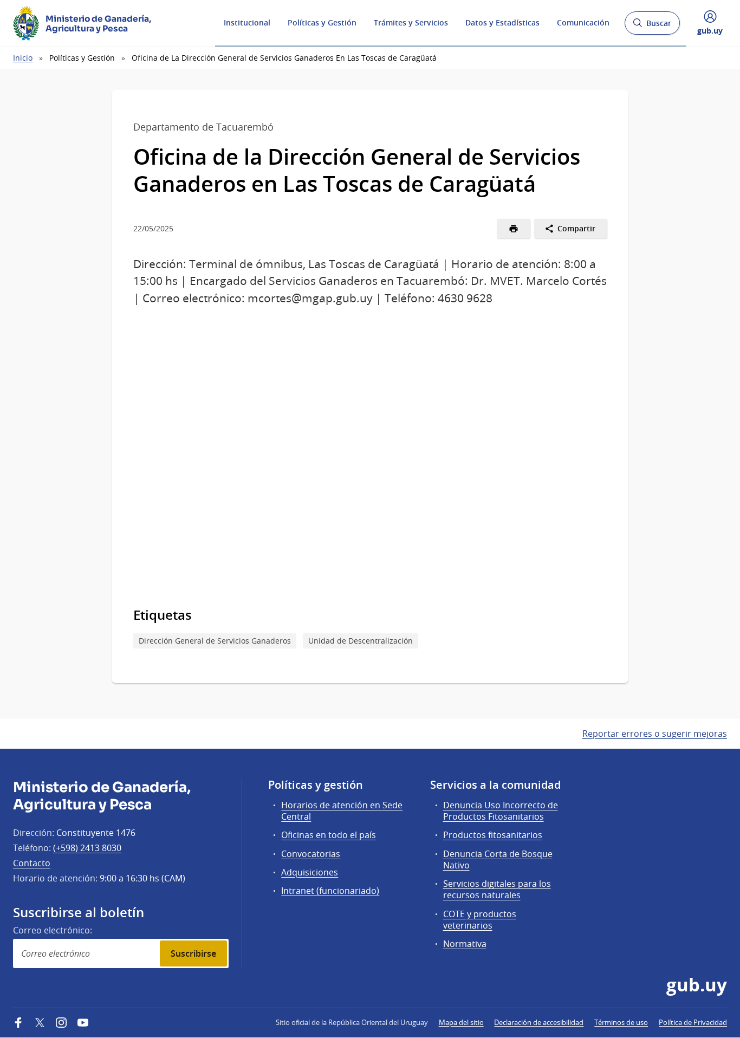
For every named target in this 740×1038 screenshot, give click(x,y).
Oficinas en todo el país (328, 835)
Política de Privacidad (693, 1022)
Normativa (464, 944)
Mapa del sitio (461, 1022)
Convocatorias (310, 854)
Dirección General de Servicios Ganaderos (215, 640)
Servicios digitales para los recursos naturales (497, 889)
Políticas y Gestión (322, 22)
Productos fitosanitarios (492, 835)
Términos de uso (621, 1022)
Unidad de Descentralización (360, 640)
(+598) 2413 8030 (87, 848)
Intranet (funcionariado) (330, 891)
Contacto (31, 863)
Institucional (247, 22)
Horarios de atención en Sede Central (342, 810)
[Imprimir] (513, 228)
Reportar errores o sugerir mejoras (654, 733)
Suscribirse (193, 953)
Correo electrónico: (52, 930)
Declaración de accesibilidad (538, 1022)
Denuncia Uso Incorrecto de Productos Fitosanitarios (500, 810)
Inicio (23, 58)
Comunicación (583, 22)
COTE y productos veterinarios (479, 919)
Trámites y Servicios (411, 22)
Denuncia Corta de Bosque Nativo (498, 859)
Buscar (652, 26)
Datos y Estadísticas (502, 22)
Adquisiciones (309, 872)
